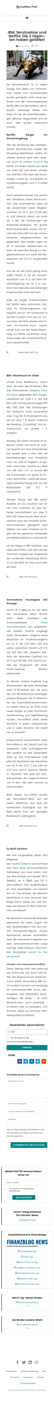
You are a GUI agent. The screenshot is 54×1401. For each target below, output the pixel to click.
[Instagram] (36, 1362)
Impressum (28, 1377)
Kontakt (40, 1377)
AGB (44, 1371)
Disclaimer (14, 1377)
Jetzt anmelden (23, 1197)
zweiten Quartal (32, 161)
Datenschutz (11, 1371)
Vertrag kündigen (28, 1383)
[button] (27, 18)
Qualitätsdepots (21, 863)
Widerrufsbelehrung (29, 1371)
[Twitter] (24, 1362)
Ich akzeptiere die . (21, 1190)
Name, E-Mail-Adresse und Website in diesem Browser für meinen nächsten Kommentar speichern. (26, 1132)
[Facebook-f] (18, 1362)
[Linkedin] (30, 1362)
